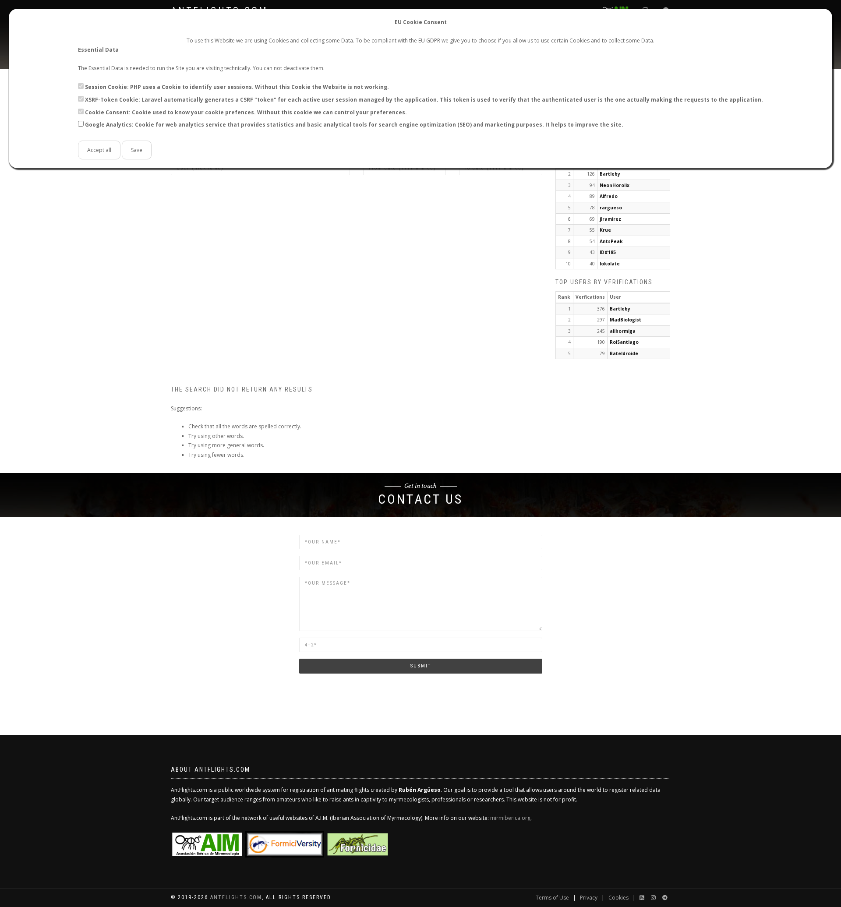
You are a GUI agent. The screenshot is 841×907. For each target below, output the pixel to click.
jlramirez (610, 219)
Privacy (588, 897)
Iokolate (610, 264)
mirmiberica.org (510, 818)
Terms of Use (552, 897)
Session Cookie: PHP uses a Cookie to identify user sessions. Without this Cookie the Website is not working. (237, 87)
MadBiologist (625, 320)
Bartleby (610, 174)
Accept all (99, 150)
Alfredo (609, 196)
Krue (605, 230)
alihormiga (623, 331)
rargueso (611, 208)
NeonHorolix (614, 185)
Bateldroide (624, 353)
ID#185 (608, 252)
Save (136, 150)
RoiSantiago (624, 342)
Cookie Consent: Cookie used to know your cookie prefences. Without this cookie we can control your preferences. (246, 112)
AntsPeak (611, 241)
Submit (420, 666)
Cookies (618, 897)
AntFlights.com (236, 897)
